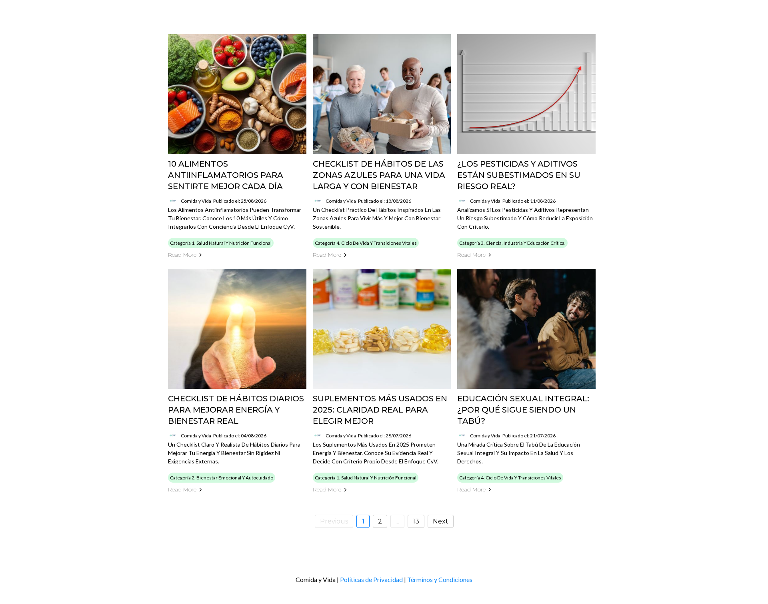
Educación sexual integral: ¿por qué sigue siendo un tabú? (523, 410)
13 (416, 521)
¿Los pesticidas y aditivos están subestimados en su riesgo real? (518, 175)
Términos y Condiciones (439, 579)
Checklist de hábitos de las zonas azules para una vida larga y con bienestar (379, 175)
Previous (334, 521)
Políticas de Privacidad (371, 579)
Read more (182, 254)
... (397, 521)
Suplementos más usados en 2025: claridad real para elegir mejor (380, 410)
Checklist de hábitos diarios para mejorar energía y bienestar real (236, 410)
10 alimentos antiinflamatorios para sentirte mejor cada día (225, 175)
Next (440, 521)
